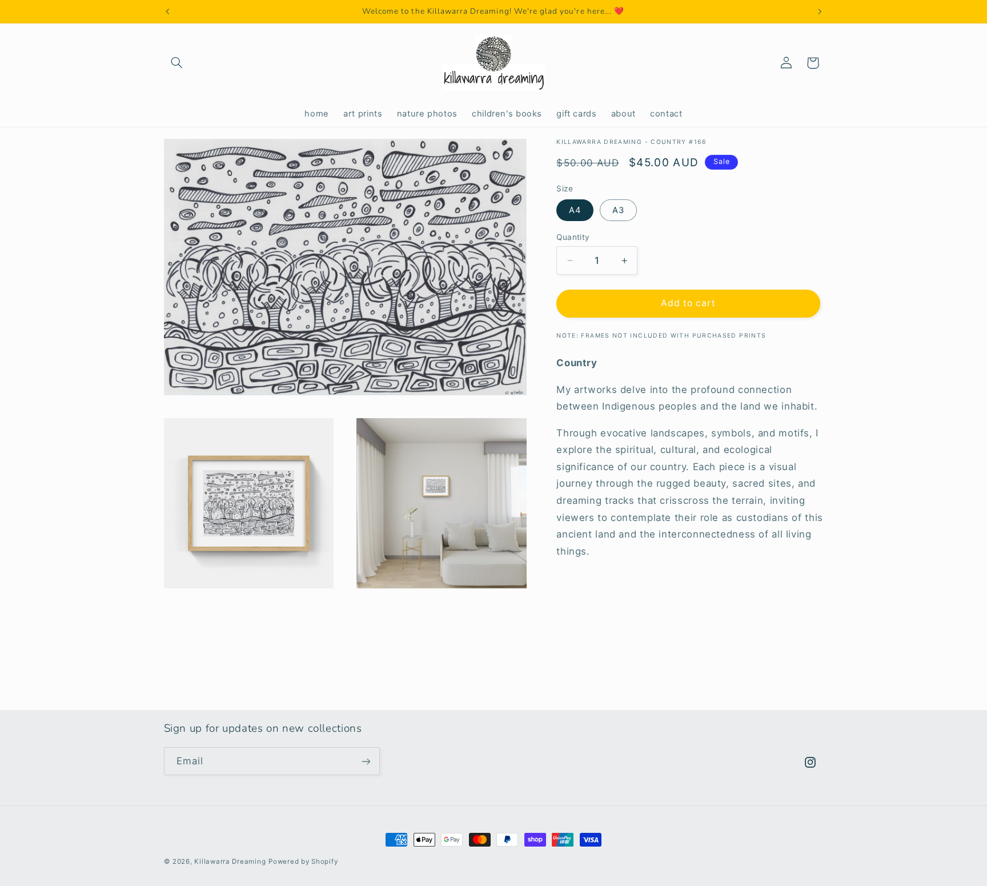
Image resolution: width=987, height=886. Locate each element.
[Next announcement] (819, 11)
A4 (575, 210)
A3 (618, 210)
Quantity (572, 237)
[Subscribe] (365, 761)
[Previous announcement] (167, 11)
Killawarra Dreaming (230, 861)
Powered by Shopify (303, 861)
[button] (177, 63)
